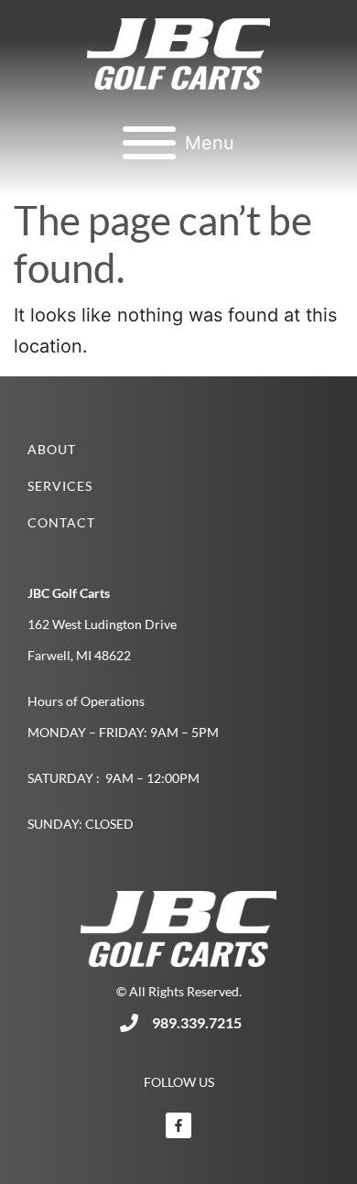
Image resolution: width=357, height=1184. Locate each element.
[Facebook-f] (178, 1125)
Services (59, 486)
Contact (61, 522)
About (51, 449)
